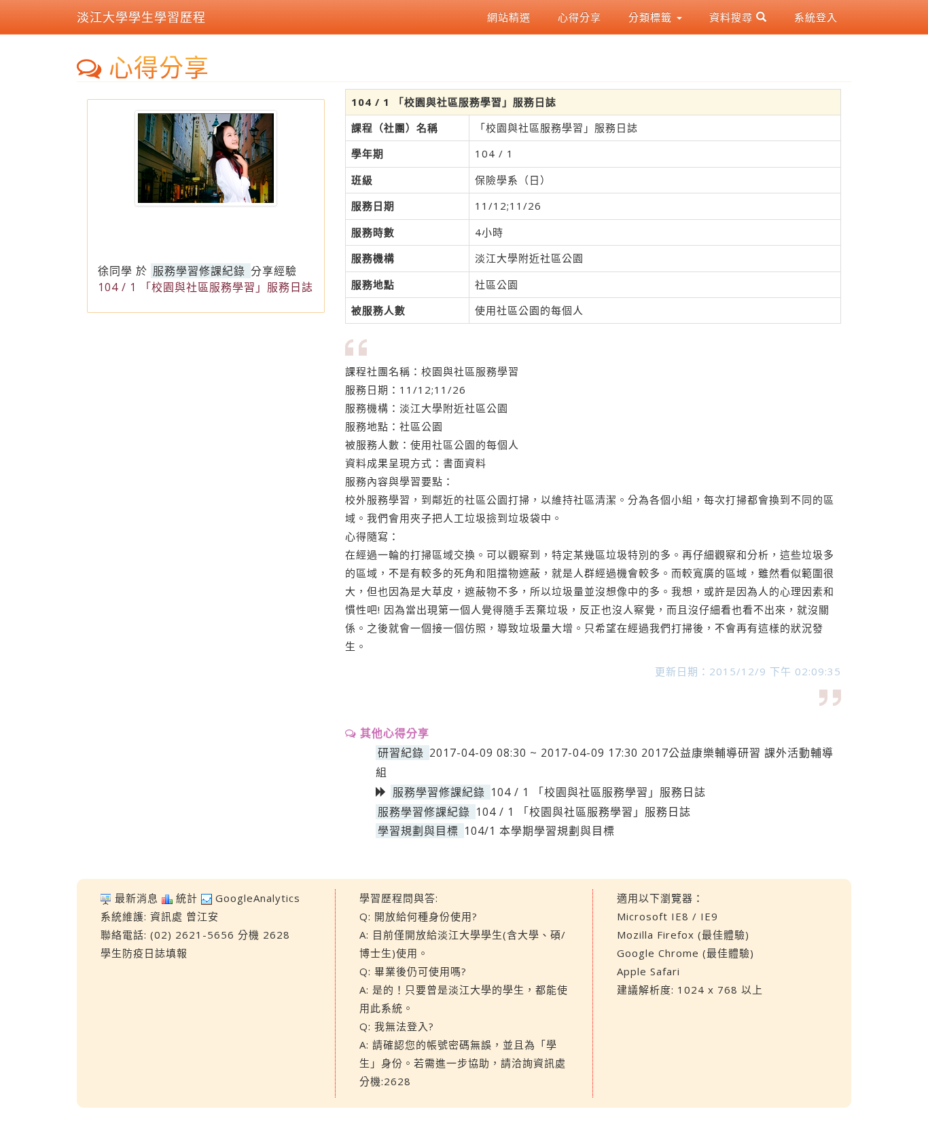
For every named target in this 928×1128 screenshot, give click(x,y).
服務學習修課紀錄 (199, 270)
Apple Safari (648, 971)
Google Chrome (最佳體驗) (685, 953)
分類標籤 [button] (651, 17)
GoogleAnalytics (257, 898)
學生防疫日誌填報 (144, 953)
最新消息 (136, 898)
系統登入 (816, 17)
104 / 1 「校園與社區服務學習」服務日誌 (583, 811)
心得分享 (579, 17)
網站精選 (509, 17)
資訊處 (166, 916)
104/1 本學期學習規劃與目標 (539, 830)
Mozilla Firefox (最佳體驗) (683, 934)
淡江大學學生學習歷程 (141, 17)
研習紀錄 (401, 752)
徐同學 (115, 270)
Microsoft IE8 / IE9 (667, 916)
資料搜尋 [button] (732, 17)
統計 (187, 898)
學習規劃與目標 (418, 830)
